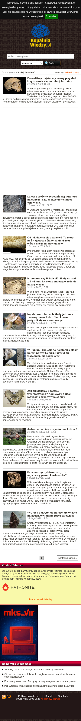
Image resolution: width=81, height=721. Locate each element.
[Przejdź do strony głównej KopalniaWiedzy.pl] (40, 35)
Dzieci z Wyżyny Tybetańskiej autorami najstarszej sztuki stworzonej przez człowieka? (52, 199)
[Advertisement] (40, 149)
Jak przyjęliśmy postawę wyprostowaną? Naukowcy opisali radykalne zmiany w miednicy (49, 393)
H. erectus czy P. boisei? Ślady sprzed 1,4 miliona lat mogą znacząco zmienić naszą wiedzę (51, 281)
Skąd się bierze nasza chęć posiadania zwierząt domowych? (35, 669)
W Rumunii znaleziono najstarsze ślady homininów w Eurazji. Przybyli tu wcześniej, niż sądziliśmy (52, 352)
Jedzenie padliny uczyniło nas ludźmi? (52, 429)
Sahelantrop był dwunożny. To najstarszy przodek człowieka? (47, 473)
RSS (9, 697)
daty (77, 72)
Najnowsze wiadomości (17, 663)
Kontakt (49, 696)
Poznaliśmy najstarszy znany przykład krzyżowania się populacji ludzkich (51, 80)
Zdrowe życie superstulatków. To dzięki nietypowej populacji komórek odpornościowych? (39, 675)
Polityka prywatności (28, 696)
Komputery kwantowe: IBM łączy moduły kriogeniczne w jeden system (40, 681)
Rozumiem (51, 16)
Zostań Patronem (13, 565)
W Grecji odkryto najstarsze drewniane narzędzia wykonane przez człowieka (52, 514)
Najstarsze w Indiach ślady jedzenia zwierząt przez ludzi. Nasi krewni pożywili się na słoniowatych (50, 317)
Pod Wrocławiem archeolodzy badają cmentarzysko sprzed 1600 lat (39, 686)
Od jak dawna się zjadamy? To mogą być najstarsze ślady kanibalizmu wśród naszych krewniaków (50, 240)
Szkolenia (63, 696)
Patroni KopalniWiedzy (40, 599)
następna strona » (67, 558)
